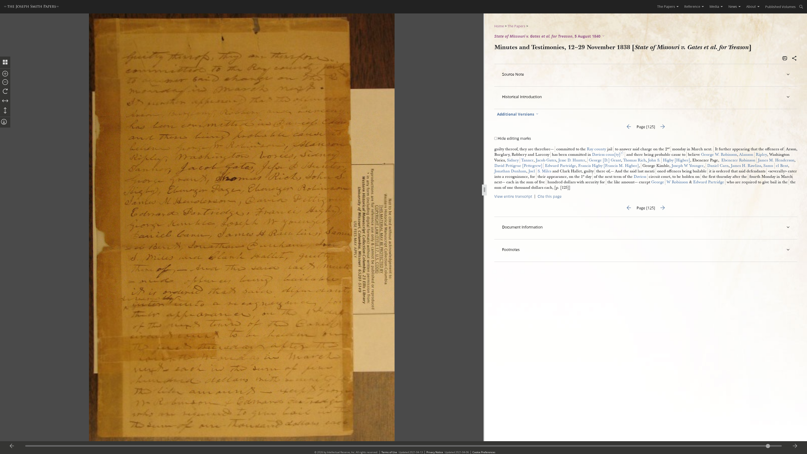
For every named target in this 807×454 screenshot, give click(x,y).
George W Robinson (669, 182)
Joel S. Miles (539, 171)
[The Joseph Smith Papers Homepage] (31, 7)
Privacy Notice (434, 452)
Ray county (596, 149)
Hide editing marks (514, 138)
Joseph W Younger (687, 165)
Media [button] (714, 6)
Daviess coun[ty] (606, 154)
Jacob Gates (546, 160)
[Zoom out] (5, 82)
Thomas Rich (634, 160)
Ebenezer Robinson (737, 160)
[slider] (403, 446)
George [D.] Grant (605, 160)
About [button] (751, 6)
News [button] (732, 6)
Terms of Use (389, 452)
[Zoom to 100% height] (5, 111)
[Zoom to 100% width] (5, 101)
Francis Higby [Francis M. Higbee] (608, 165)
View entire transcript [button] (513, 196)
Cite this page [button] (550, 196)
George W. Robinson (719, 154)
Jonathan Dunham (510, 171)
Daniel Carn (718, 165)
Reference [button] (692, 6)
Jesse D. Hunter (571, 160)
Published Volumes (780, 6)
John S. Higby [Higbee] (669, 160)
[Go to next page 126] (795, 446)
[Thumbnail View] (5, 62)
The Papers (516, 26)
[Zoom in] (5, 74)
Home (499, 26)
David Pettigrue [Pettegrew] (518, 165)
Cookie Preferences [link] (483, 452)
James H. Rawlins (746, 165)
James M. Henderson (776, 160)
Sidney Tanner (520, 160)
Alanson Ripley (753, 154)
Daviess (640, 176)
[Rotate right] (5, 91)
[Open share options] (794, 58)
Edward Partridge (560, 165)
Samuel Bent (775, 165)
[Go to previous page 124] (12, 446)
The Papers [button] (666, 6)
